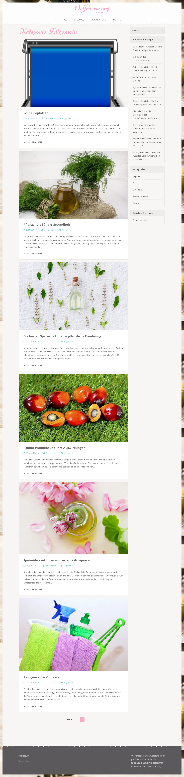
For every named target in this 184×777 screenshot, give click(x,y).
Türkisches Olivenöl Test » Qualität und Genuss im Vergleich (145, 128)
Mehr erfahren (33, 142)
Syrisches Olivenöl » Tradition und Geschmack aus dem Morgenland (147, 91)
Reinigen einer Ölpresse (41, 677)
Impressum (23, 755)
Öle (65, 20)
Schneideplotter (36, 113)
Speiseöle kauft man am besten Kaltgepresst (57, 560)
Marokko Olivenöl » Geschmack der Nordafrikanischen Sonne (145, 115)
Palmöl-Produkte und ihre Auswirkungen (54, 448)
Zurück (68, 719)
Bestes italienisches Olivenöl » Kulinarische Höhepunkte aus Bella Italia (147, 142)
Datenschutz (24, 761)
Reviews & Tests (98, 20)
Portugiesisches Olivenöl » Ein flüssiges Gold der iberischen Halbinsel (147, 156)
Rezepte (117, 20)
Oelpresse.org (92, 7)
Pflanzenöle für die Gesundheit (47, 224)
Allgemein (66, 118)
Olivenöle (79, 20)
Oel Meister (49, 118)
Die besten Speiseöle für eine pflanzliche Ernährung (62, 336)
